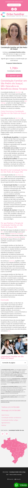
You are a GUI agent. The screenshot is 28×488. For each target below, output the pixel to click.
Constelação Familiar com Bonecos (11, 417)
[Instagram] (15, 9)
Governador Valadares (7, 237)
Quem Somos (5, 415)
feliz (9, 331)
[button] (25, 362)
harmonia (11, 261)
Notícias (3, 425)
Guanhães (17, 237)
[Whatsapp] (12, 9)
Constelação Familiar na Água (9, 420)
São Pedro (18, 92)
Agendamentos (5, 423)
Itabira (23, 237)
